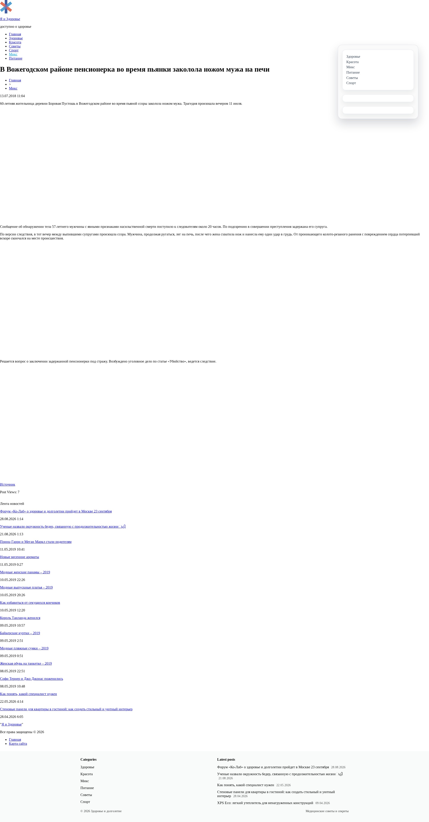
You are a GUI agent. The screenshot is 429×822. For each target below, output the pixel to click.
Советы (15, 46)
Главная (15, 34)
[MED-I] (6, 12)
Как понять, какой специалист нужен (28, 694)
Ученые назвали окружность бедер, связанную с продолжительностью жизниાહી (63, 526)
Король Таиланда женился (20, 618)
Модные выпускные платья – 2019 (26, 587)
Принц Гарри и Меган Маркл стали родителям (36, 542)
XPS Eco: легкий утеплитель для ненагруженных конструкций (265, 803)
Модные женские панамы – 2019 (25, 572)
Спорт (14, 50)
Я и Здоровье (12, 724)
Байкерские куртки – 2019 (20, 633)
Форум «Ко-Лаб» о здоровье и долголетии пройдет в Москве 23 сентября (56, 511)
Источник (7, 484)
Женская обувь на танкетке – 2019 (26, 663)
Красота (15, 42)
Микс (13, 54)
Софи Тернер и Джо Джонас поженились (31, 679)
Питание (15, 58)
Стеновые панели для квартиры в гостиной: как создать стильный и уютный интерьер (66, 709)
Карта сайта (18, 743)
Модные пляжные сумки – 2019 (24, 648)
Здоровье (16, 38)
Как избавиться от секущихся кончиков (30, 602)
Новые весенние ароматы (19, 557)
